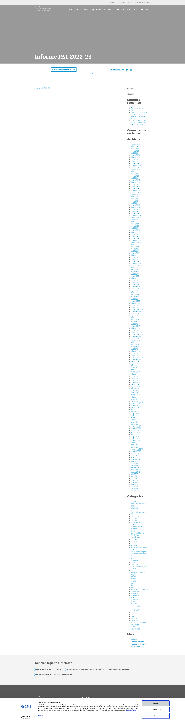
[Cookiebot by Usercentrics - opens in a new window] (25, 717)
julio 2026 (134, 147)
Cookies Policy (131, 710)
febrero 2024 (135, 207)
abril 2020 (134, 299)
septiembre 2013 (137, 453)
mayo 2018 (135, 347)
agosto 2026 (135, 145)
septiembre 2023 (137, 218)
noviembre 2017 (137, 357)
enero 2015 (135, 422)
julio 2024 (134, 197)
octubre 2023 (136, 216)
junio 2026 (135, 149)
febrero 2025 (135, 182)
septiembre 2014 (137, 430)
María (133, 598)
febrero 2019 (135, 328)
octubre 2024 (136, 191)
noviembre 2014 (137, 426)
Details (40, 715)
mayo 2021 (135, 272)
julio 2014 (134, 434)
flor (132, 556)
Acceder (134, 640)
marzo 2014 (135, 441)
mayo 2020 (135, 297)
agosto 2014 (135, 432)
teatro (133, 627)
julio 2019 (134, 318)
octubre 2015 (136, 405)
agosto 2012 (135, 472)
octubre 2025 (136, 166)
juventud (134, 579)
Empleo (134, 541)
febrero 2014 (135, 443)
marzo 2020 (135, 301)
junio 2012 (135, 476)
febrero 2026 (135, 157)
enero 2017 (135, 376)
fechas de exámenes (138, 554)
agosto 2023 (135, 220)
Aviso (133, 110)
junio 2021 (135, 270)
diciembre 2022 (136, 236)
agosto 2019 (135, 316)
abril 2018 (134, 349)
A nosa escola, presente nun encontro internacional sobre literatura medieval (139, 115)
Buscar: (130, 88)
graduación (135, 560)
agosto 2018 (135, 341)
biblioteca (134, 508)
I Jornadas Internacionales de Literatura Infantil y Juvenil (140, 566)
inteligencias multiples (139, 573)
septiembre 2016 (137, 384)
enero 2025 (135, 184)
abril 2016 (134, 393)
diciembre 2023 (136, 211)
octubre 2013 (136, 451)
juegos (133, 575)
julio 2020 (134, 293)
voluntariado (135, 629)
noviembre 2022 (137, 238)
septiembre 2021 (137, 266)
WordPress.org (136, 646)
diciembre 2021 (136, 259)
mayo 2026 (135, 151)
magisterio (135, 591)
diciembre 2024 (136, 186)
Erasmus (134, 543)
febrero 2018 (135, 351)
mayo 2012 (135, 478)
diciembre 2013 (136, 447)
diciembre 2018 (136, 332)
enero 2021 (135, 280)
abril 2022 (134, 251)
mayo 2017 (135, 368)
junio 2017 (135, 366)
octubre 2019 (136, 311)
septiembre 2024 (137, 193)
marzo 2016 (135, 395)
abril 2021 (134, 274)
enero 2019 (135, 330)
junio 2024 (135, 199)
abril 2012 (134, 480)
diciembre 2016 (136, 378)
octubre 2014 (136, 428)
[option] (92, 34)
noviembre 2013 (137, 449)
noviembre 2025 (137, 163)
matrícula (134, 600)
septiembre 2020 (137, 289)
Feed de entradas (137, 642)
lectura (133, 581)
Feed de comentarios (138, 644)
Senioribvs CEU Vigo (138, 623)
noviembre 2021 (137, 261)
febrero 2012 (135, 485)
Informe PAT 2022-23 (42, 88)
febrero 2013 (135, 462)
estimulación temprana (139, 552)
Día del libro (135, 535)
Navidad (134, 612)
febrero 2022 (135, 255)
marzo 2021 (135, 276)
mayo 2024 (135, 201)
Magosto (134, 593)
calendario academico (139, 512)
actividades (135, 502)
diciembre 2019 (136, 307)
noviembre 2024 (137, 188)
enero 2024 (135, 209)
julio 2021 (134, 268)
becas (133, 506)
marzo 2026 (135, 155)
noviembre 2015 (137, 403)
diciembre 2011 (136, 489)
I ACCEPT (156, 703)
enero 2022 (135, 257)
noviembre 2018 (137, 334)
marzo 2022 (135, 253)
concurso (134, 518)
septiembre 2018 (137, 339)
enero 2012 (135, 487)
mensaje (134, 604)
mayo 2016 (135, 391)
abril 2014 (134, 439)
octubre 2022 (136, 241)
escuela (134, 545)
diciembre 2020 (136, 282)
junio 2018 (135, 345)
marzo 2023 (135, 230)
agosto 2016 (135, 387)
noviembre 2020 (137, 284)
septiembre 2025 (137, 168)
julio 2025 (134, 172)
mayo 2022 (135, 249)
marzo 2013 (135, 459)
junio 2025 (135, 174)
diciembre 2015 (136, 401)
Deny (156, 716)
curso (133, 531)
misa (132, 608)
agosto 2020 (135, 291)
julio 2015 (134, 409)
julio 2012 (134, 474)
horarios (134, 562)
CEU (132, 514)
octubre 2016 (136, 382)
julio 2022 (134, 245)
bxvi (132, 510)
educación (135, 539)
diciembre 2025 (136, 161)
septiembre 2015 (137, 407)
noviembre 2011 (137, 491)
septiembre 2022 (137, 243)
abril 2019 (134, 324)
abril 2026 (134, 153)
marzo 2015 (135, 418)
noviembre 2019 (137, 309)
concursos (135, 520)
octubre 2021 (136, 264)
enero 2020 (135, 305)
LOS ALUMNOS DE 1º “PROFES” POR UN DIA (139, 122)
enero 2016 (135, 399)
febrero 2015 (135, 420)
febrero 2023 (135, 232)
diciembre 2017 (136, 355)
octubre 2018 (136, 336)
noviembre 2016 (137, 380)
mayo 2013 (135, 455)
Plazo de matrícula (137, 108)
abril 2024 (134, 203)
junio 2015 (135, 412)
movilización (135, 610)
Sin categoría (135, 625)
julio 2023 (134, 222)
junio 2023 (135, 224)
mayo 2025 (135, 176)
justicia (133, 577)
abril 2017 (134, 370)
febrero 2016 (135, 397)
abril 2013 (134, 457)
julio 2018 (134, 343)
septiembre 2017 (137, 361)
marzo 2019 (135, 326)
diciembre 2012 (136, 466)
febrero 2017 (135, 374)
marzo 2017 (135, 372)
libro (132, 585)
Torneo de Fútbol (137, 125)
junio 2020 (135, 295)
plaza (133, 616)
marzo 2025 (135, 180)
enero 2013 (135, 464)
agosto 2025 (135, 170)
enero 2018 (135, 353)
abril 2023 (134, 228)
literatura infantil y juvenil (139, 589)
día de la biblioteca (137, 533)
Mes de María (136, 606)
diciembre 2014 (136, 424)
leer (132, 583)
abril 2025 (134, 178)
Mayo (133, 602)
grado (133, 558)
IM (132, 570)
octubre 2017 (136, 359)
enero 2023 (135, 234)
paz (132, 614)
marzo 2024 (135, 205)
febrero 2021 (135, 278)
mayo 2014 (135, 437)
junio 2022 (135, 247)
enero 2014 (135, 445)
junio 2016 (135, 389)
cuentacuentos (136, 527)
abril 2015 (134, 416)
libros (133, 587)
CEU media (135, 516)
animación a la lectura (138, 504)
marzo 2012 (135, 482)
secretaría (134, 620)
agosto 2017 (135, 364)
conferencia (135, 522)
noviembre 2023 (137, 213)
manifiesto (135, 595)
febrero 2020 (135, 303)
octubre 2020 (136, 286)
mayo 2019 (135, 322)
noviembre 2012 (137, 468)
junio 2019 (135, 320)
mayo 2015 (135, 414)
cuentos (134, 529)
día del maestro (136, 537)
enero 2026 (135, 159)
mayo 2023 (135, 226)
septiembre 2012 (137, 470)
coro (132, 525)
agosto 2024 (135, 195)
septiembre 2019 (137, 314)
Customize (154, 709)
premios (134, 618)
